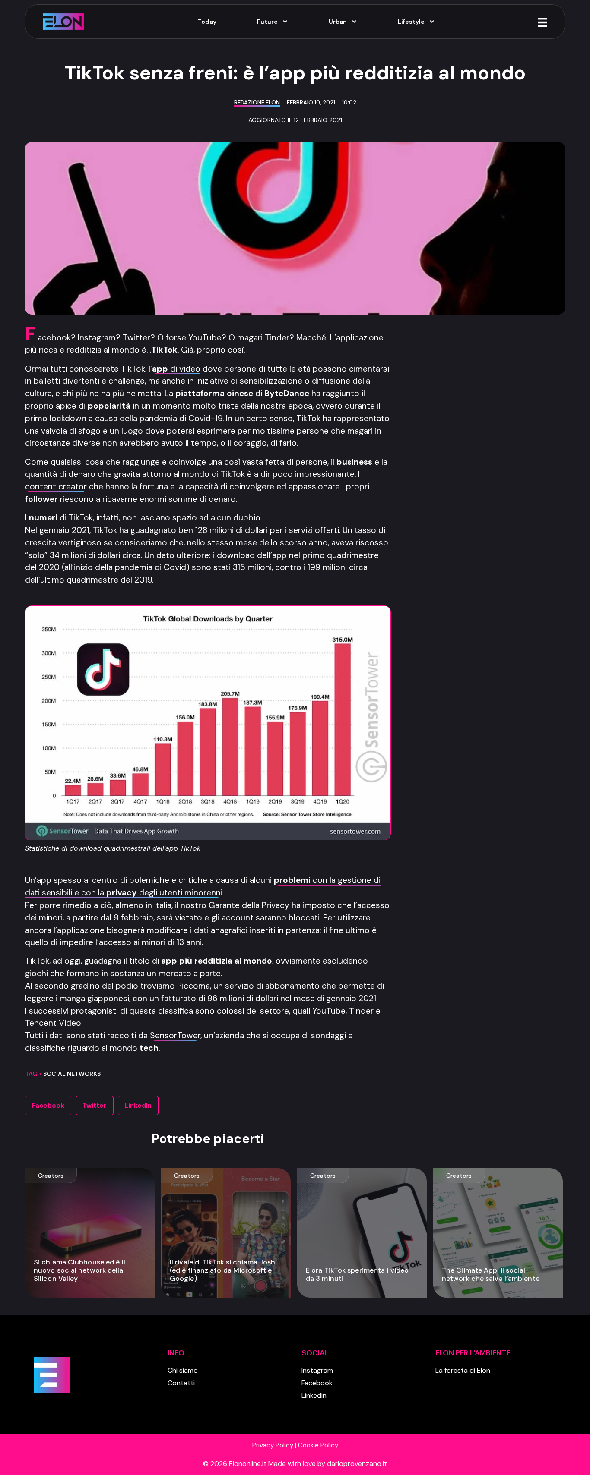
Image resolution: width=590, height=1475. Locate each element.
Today (207, 21)
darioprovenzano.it (357, 1463)
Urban (338, 21)
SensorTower (175, 1035)
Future (267, 21)
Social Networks (72, 1074)
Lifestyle (411, 21)
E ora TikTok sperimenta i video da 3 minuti (357, 1274)
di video (177, 368)
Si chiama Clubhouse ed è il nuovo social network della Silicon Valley (79, 1270)
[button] (48, 1105)
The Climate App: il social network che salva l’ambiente (490, 1274)
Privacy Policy (272, 1445)
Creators (50, 1175)
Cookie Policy (318, 1445)
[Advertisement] (486, 457)
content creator (56, 486)
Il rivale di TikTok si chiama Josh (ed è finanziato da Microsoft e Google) (222, 1270)
